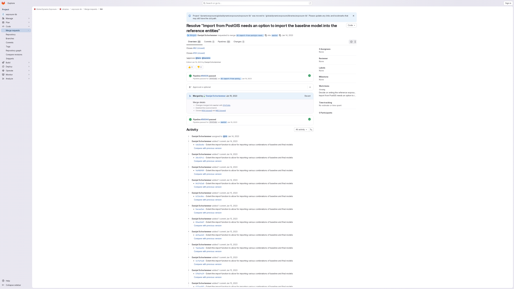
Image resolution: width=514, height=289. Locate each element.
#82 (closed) (199, 48)
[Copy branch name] (265, 35)
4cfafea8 (200, 261)
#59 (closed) (199, 53)
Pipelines (224, 41)
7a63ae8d (200, 248)
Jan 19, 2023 (197, 62)
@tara (198, 58)
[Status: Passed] (190, 75)
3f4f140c (213, 79)
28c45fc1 (200, 157)
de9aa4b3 (200, 235)
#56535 (204, 76)
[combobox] (301, 129)
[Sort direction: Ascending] (311, 129)
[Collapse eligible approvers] (310, 87)
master (275, 35)
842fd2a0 (200, 183)
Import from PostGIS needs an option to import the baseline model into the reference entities (337, 95)
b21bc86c (200, 196)
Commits (209, 41)
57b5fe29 (200, 273)
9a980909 (200, 170)
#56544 (205, 119)
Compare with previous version (208, 148)
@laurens (206, 58)
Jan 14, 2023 (287, 35)
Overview (194, 41)
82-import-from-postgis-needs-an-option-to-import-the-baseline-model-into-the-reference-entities (250, 35)
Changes (239, 41)
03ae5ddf (200, 222)
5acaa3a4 (200, 209)
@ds (225, 136)
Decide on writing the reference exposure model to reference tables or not (337, 92)
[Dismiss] (353, 15)
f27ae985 (200, 286)
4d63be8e (200, 144)
